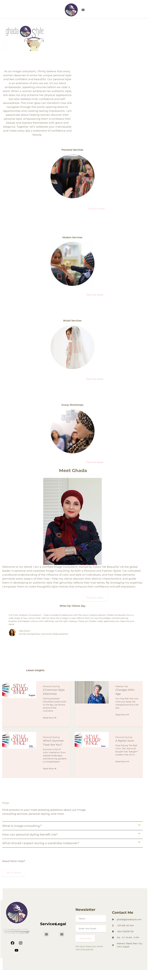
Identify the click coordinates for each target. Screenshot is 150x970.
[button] (83, 9)
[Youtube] (16, 950)
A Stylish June (124, 740)
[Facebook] (12, 943)
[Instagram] (20, 943)
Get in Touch (13, 872)
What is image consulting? (22, 826)
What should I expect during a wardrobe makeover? (40, 843)
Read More (48, 717)
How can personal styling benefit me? (30, 834)
